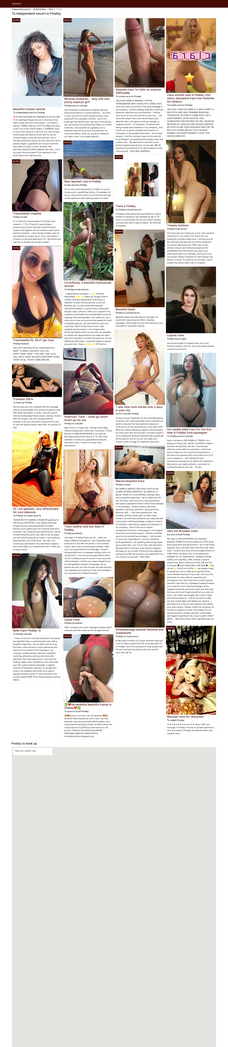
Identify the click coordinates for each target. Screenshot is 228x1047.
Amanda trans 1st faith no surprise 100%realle (138, 91)
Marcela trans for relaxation (185, 716)
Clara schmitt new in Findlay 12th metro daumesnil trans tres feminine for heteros (190, 98)
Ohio (51, 9)
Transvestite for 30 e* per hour (33, 340)
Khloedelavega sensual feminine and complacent (139, 631)
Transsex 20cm (23, 399)
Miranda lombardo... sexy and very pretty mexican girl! (87, 100)
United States (39, 9)
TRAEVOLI (16, 4)
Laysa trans (72, 619)
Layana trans (175, 335)
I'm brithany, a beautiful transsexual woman (87, 284)
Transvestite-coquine (27, 213)
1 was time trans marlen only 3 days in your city (139, 408)
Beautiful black (125, 309)
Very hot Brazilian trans (182, 531)
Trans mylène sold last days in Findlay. (84, 528)
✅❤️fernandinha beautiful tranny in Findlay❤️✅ (87, 706)
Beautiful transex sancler (29, 109)
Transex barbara (178, 225)
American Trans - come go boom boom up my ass (86, 418)
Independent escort (21, 9)
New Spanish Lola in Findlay (82, 181)
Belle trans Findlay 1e (27, 630)
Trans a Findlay (126, 206)
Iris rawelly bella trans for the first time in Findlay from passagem (189, 431)
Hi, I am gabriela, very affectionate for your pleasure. (35, 510)
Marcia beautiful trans (130, 481)
